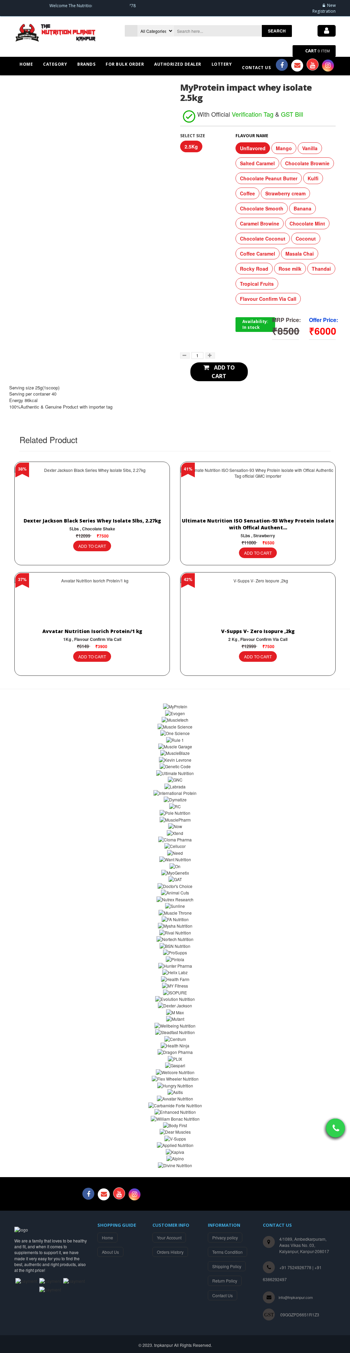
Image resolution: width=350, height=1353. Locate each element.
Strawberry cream (285, 193)
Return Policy (224, 1281)
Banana (302, 208)
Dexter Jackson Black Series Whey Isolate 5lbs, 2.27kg (92, 520)
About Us (110, 1252)
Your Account (169, 1237)
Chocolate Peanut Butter (268, 178)
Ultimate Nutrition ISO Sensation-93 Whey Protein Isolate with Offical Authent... (258, 524)
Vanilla (310, 148)
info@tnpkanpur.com (296, 1297)
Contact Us (222, 1295)
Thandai (321, 268)
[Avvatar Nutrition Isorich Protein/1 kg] (92, 602)
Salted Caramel (257, 163)
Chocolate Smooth (261, 208)
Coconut (306, 238)
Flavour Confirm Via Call (268, 298)
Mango (284, 148)
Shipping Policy (226, 1266)
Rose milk (290, 268)
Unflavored (253, 148)
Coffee (247, 193)
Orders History (170, 1252)
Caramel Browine (259, 223)
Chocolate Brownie (307, 163)
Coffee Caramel (257, 253)
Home (107, 1237)
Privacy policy (225, 1237)
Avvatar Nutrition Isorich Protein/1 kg (92, 631)
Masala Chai (299, 253)
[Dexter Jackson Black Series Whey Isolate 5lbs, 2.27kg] (92, 492)
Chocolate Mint (307, 223)
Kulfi (313, 178)
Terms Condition (227, 1252)
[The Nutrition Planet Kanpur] (57, 32)
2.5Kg (191, 146)
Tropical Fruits (257, 283)
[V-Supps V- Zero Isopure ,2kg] (257, 602)
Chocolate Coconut (262, 238)
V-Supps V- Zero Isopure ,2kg (258, 631)
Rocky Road (254, 268)
